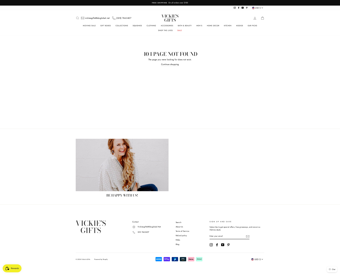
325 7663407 (143, 232)
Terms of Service (182, 231)
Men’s (199, 25)
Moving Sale (89, 25)
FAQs (178, 240)
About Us (179, 226)
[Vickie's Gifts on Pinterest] (228, 244)
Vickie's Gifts (170, 18)
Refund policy (181, 235)
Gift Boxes (105, 25)
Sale (179, 30)
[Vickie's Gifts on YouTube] (222, 244)
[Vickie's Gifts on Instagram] (211, 244)
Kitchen (227, 25)
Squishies (137, 25)
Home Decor (213, 25)
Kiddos (239, 25)
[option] (170, 2)
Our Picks (252, 25)
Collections (122, 25)
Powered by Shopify (101, 259)
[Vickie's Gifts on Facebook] (217, 244)
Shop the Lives (165, 30)
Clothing (151, 25)
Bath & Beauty (185, 25)
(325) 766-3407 (123, 18)
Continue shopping (170, 64)
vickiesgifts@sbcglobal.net (97, 18)
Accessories (167, 25)
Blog (177, 244)
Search (178, 222)
